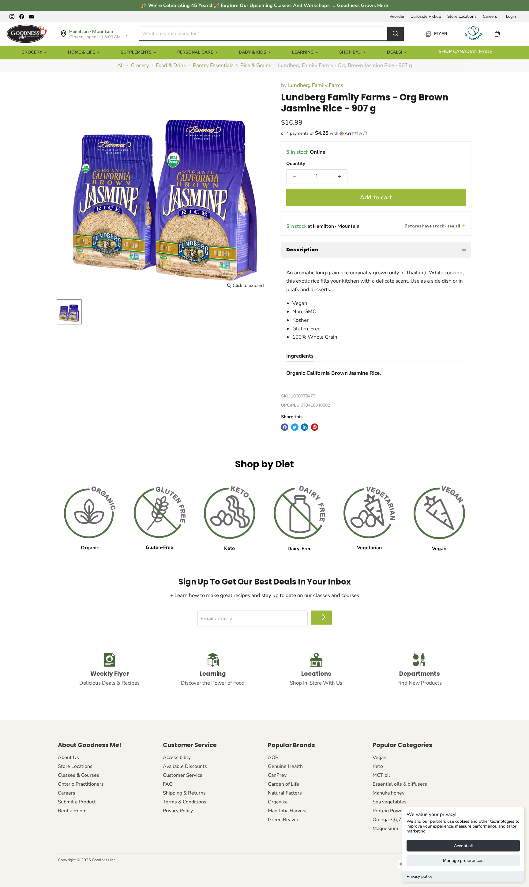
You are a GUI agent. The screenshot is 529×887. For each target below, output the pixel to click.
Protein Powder (390, 810)
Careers (490, 16)
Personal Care (195, 52)
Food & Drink (171, 65)
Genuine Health (285, 766)
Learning (303, 52)
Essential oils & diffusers (400, 784)
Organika (277, 802)
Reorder (396, 16)
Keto (378, 766)
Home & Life (82, 52)
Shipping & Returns (184, 793)
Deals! (395, 52)
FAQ (168, 784)
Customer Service (182, 775)
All (120, 65)
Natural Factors (285, 793)
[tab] (299, 357)
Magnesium (385, 828)
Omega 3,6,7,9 (389, 819)
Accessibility (177, 757)
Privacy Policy (178, 810)
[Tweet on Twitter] (294, 427)
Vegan (379, 757)
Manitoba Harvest (287, 810)
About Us (68, 757)
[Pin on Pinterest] (314, 427)
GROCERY (32, 52)
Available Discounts (185, 766)
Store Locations (462, 16)
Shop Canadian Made (465, 51)
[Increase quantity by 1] (339, 176)
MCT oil (381, 775)
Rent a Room (72, 810)
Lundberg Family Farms (315, 85)
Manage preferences (463, 860)
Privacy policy (419, 876)
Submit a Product (77, 802)
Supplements (137, 52)
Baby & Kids (253, 52)
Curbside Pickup (426, 16)
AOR (273, 757)
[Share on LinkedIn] (304, 427)
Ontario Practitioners (81, 784)
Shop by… (350, 52)
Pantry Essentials (213, 65)
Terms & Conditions (184, 802)
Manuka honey (388, 793)
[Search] (395, 34)
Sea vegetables (390, 802)
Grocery (140, 65)
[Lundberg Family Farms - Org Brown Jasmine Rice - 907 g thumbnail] (69, 312)
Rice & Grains (255, 65)
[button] (376, 133)
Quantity (295, 163)
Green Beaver (283, 819)
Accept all (463, 845)
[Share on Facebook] (284, 427)
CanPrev (277, 775)
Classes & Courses (78, 775)
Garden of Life (283, 784)
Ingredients (299, 355)
